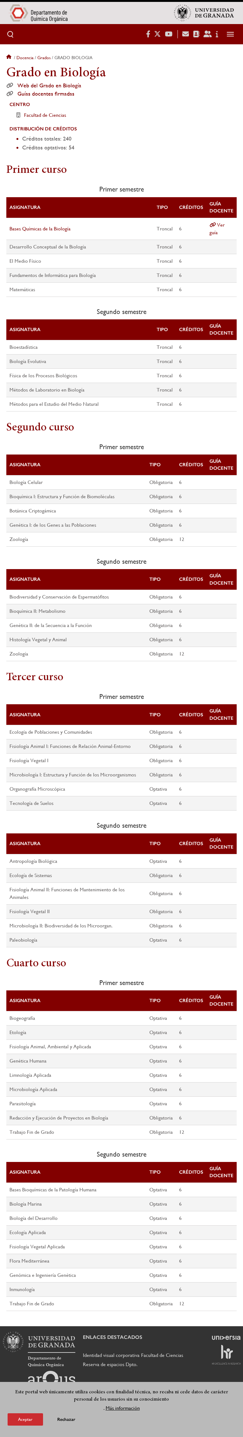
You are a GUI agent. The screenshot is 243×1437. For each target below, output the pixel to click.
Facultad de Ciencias (45, 115)
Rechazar (66, 1419)
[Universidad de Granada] (204, 13)
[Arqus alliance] (51, 1381)
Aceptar (25, 1419)
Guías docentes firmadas (45, 94)
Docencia (25, 57)
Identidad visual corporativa (111, 1355)
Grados (44, 57)
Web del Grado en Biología (49, 85)
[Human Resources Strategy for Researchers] (226, 1355)
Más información (123, 1408)
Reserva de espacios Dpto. (110, 1364)
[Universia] (226, 1338)
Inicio (9, 57)
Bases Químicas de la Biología (40, 229)
